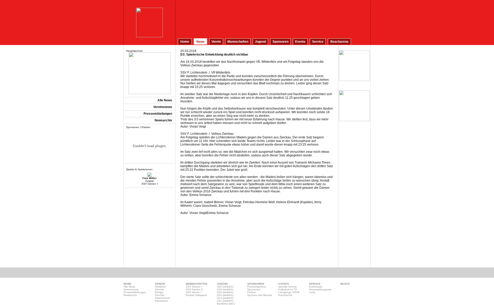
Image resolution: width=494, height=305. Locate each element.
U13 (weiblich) (225, 298)
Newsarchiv (130, 295)
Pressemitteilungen (134, 292)
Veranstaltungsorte (320, 289)
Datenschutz (162, 298)
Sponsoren (253, 289)
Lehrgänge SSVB (288, 292)
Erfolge (159, 292)
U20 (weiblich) (225, 286)
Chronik (159, 289)
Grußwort (160, 286)
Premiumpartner (256, 286)
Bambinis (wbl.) (226, 303)
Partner (251, 292)
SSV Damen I (194, 286)
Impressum (161, 300)
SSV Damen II (194, 289)
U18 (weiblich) (225, 289)
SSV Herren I (193, 292)
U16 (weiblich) (225, 292)
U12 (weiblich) (225, 300)
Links (312, 292)
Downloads (315, 286)
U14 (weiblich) (225, 295)
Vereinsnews (130, 289)
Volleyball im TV (287, 289)
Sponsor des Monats (259, 295)
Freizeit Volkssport (196, 295)
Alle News (129, 286)
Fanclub (159, 295)
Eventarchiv (285, 295)
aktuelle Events (287, 286)
